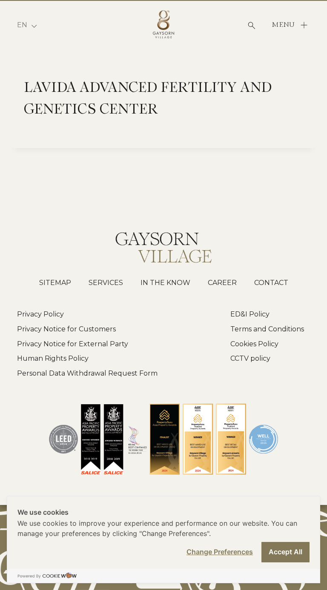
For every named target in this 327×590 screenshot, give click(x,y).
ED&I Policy (250, 314)
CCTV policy (250, 358)
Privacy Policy (40, 314)
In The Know (165, 283)
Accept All (285, 551)
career (222, 283)
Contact (271, 283)
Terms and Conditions (267, 329)
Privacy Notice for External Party (72, 344)
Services (106, 283)
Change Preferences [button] (219, 551)
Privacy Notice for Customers (66, 329)
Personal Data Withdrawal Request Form (87, 373)
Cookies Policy (254, 344)
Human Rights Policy (53, 358)
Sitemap (55, 283)
